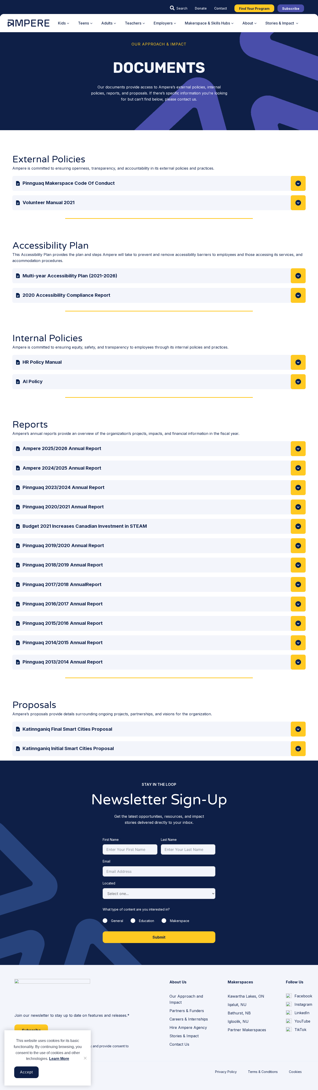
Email (106, 861)
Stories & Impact (184, 1036)
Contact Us (179, 1044)
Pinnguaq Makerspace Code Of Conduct (69, 183)
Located (109, 883)
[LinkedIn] (297, 1013)
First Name (111, 840)
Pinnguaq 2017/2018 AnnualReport (62, 584)
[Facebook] (299, 996)
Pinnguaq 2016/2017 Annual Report (63, 604)
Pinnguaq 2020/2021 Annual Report (63, 507)
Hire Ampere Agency (188, 1027)
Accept (26, 1072)
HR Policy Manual (42, 362)
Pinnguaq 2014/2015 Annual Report (63, 642)
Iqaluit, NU (237, 1004)
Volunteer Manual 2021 (48, 202)
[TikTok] (296, 1030)
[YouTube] (298, 1021)
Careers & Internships (188, 1019)
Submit (159, 937)
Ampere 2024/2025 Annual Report (62, 468)
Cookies (295, 1072)
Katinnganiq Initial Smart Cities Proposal (68, 748)
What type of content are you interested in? (136, 909)
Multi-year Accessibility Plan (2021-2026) (70, 276)
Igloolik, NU (238, 1021)
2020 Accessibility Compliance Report (66, 295)
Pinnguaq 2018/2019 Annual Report (63, 565)
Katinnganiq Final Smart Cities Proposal (67, 729)
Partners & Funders (186, 1010)
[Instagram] (299, 1005)
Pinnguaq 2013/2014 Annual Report (63, 662)
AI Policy (33, 381)
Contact (220, 8)
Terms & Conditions (263, 1072)
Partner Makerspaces (247, 1029)
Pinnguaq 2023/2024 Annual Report (64, 487)
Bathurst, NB (239, 1013)
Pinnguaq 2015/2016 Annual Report (63, 623)
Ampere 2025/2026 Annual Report (62, 448)
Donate (201, 8)
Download (298, 183)
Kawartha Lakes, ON (246, 996)
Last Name (169, 840)
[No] (85, 1058)
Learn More (59, 1059)
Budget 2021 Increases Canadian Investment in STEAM (85, 526)
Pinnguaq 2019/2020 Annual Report (63, 545)
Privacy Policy (226, 1072)
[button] (178, 8)
